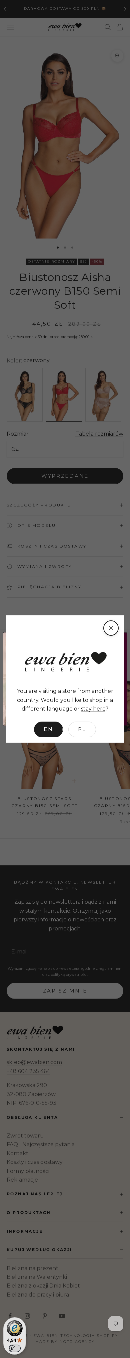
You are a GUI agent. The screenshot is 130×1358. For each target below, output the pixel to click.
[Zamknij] (111, 628)
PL (82, 729)
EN (48, 729)
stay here (93, 709)
